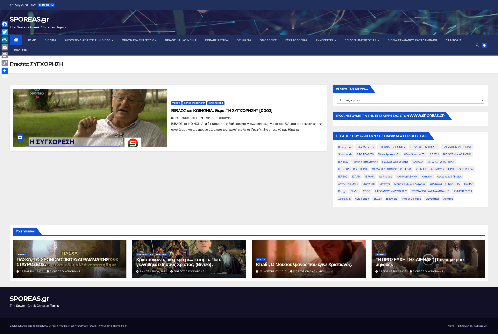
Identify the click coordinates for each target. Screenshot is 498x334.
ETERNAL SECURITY (392, 147)
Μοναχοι (385, 183)
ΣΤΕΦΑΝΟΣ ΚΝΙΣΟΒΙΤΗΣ (391, 191)
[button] (477, 45)
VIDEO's (176, 103)
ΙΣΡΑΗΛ (369, 176)
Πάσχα (342, 191)
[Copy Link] (5, 63)
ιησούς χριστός (411, 198)
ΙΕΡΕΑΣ (343, 176)
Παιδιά (355, 191)
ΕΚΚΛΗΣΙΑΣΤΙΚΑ (216, 40)
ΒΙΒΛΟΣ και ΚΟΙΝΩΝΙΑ (181, 40)
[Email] (5, 47)
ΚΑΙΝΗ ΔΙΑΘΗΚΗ (406, 176)
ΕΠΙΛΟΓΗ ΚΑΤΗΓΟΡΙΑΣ (361, 40)
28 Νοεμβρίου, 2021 (154, 271)
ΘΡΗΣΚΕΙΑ (244, 40)
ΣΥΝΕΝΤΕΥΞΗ (463, 191)
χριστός (448, 198)
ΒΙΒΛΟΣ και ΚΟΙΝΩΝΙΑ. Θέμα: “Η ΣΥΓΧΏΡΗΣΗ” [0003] (221, 110)
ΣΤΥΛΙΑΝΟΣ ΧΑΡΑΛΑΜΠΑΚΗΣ (430, 191)
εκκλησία (391, 198)
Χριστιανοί (344, 198)
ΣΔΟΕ (366, 191)
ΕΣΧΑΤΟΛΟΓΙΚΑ (296, 40)
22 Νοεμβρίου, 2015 (273, 271)
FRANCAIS (453, 40)
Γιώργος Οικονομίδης (219, 118)
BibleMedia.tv (365, 147)
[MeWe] (5, 39)
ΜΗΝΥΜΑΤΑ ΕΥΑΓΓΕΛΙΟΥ (139, 40)
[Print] (5, 55)
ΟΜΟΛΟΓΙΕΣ (268, 40)
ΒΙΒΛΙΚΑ (50, 40)
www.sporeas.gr (389, 154)
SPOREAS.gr (29, 19)
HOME (31, 40)
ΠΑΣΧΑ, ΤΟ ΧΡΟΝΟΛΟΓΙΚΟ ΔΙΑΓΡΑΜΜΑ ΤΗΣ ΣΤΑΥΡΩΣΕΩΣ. (63, 262)
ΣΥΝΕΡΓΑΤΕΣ (325, 40)
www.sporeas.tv (414, 154)
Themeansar (119, 325)
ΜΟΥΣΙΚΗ (369, 183)
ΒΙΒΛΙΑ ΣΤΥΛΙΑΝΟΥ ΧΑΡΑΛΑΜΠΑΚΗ (412, 40)
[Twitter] (5, 32)
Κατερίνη (427, 176)
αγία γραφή (362, 198)
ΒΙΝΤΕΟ (343, 161)
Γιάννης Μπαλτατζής (365, 161)
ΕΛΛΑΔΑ (418, 161)
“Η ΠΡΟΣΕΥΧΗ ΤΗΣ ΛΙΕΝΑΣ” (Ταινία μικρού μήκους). (419, 262)
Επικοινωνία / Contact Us (472, 325)
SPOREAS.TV (365, 154)
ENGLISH (20, 50)
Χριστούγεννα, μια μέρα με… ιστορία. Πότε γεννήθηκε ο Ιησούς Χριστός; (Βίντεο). (178, 262)
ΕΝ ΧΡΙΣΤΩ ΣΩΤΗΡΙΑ (441, 161)
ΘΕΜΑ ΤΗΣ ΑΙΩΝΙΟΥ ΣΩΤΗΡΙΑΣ (392, 169)
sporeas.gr (345, 154)
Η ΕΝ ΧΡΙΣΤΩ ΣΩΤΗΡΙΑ (352, 169)
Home (451, 325)
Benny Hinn (345, 147)
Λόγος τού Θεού (348, 183)
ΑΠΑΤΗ (434, 154)
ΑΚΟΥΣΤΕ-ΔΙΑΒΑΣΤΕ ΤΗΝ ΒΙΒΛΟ (88, 40)
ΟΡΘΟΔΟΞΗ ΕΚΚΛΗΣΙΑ (445, 183)
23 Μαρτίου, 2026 (32, 271)
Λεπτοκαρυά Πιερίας (449, 176)
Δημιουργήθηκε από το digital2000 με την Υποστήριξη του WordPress (49, 325)
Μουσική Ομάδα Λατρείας (409, 183)
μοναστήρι (432, 198)
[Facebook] (5, 24)
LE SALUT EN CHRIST (424, 147)
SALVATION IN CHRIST (457, 147)
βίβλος (378, 198)
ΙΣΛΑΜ (356, 176)
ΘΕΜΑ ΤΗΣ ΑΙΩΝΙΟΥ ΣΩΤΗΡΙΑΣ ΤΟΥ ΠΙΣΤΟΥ (444, 169)
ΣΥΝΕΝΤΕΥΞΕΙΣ (216, 103)
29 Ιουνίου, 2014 (186, 118)
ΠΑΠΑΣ (468, 183)
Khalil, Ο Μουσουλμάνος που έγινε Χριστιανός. (304, 264)
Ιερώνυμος (385, 176)
